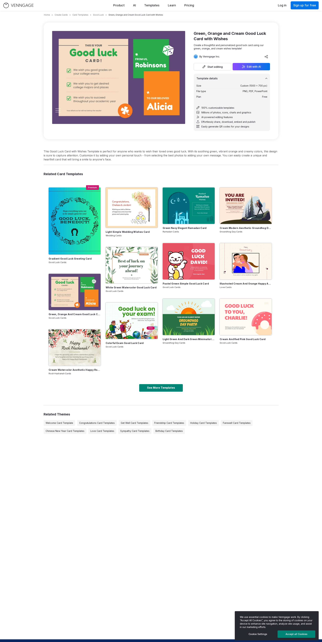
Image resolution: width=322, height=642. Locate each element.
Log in (282, 5)
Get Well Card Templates (134, 422)
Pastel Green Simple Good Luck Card (186, 283)
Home (47, 15)
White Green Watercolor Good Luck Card (131, 287)
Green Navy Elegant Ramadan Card (185, 228)
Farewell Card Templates (237, 422)
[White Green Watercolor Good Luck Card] (132, 265)
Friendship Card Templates (169, 422)
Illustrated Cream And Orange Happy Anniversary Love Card (246, 283)
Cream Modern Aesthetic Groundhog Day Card (246, 228)
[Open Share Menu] (266, 56)
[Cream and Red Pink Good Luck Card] (246, 317)
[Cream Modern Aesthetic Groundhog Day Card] (246, 206)
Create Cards (61, 15)
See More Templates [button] (161, 387)
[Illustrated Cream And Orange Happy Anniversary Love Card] (246, 261)
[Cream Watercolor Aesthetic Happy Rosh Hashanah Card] (75, 347)
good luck (98, 15)
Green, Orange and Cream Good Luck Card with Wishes (75, 314)
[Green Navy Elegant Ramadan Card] (189, 206)
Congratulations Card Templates (97, 422)
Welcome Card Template (59, 422)
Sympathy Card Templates (134, 431)
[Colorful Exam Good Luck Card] (132, 321)
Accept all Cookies (296, 634)
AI (134, 5)
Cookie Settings (258, 634)
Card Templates (80, 15)
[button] (212, 66)
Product (119, 5)
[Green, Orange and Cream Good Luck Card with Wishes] (75, 292)
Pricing (189, 5)
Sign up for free (304, 5)
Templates (151, 5)
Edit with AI (254, 66)
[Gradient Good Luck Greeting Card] (75, 221)
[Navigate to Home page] (18, 5)
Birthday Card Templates (169, 431)
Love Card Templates (102, 431)
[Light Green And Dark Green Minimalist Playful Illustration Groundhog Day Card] (189, 317)
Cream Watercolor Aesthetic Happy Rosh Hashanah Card (75, 369)
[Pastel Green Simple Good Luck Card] (189, 261)
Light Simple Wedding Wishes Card (128, 231)
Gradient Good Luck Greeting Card (70, 258)
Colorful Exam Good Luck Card (125, 343)
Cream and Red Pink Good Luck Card (243, 339)
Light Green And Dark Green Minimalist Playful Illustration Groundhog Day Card (189, 339)
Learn (172, 5)
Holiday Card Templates (203, 422)
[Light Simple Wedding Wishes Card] (132, 208)
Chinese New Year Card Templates (65, 431)
